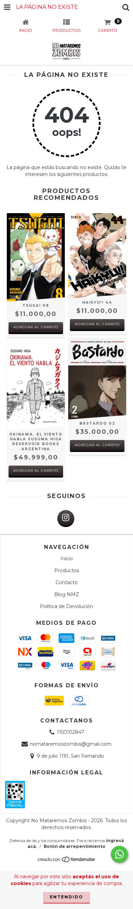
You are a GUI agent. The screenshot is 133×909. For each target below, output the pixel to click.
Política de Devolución (66, 606)
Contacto (67, 582)
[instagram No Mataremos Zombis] (65, 518)
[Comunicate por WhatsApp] (119, 854)
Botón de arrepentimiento (74, 846)
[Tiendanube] (67, 861)
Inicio (66, 558)
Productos (66, 570)
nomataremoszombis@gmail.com (71, 744)
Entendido (66, 896)
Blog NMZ (66, 594)
